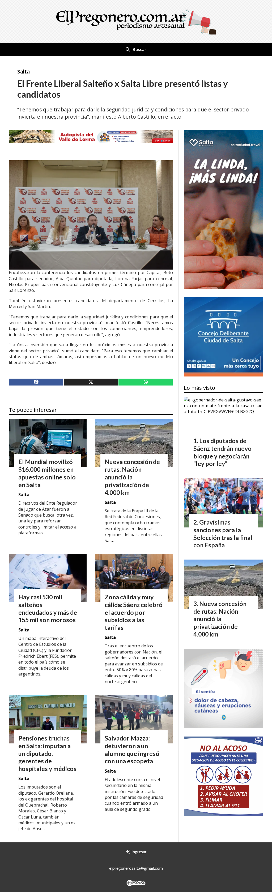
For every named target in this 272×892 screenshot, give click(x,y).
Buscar (139, 49)
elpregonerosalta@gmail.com (136, 868)
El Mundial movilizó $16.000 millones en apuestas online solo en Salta (47, 473)
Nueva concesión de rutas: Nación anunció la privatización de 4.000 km (132, 477)
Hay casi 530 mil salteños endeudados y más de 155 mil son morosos (47, 608)
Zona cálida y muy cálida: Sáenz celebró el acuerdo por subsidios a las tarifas (134, 612)
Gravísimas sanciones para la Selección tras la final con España (222, 533)
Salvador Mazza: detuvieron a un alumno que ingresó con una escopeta (132, 749)
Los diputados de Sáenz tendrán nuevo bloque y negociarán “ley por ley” (222, 452)
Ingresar (139, 851)
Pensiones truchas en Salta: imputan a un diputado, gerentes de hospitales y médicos (47, 753)
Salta (23, 71)
